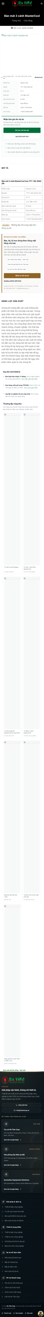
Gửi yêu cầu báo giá (22, 130)
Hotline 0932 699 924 (12, 281)
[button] (3, 3)
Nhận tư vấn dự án (22, 276)
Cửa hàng (28, 20)
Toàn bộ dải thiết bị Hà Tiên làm (18, 264)
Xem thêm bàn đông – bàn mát (17, 259)
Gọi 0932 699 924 (22, 136)
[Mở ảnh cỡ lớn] (22, 54)
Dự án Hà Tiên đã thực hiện (16, 269)
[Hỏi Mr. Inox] (41, 1314)
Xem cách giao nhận (31, 388)
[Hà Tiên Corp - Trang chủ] (13, 1080)
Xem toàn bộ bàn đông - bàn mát (14, 1070)
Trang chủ (16, 20)
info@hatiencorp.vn (22, 288)
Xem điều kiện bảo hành (30, 379)
